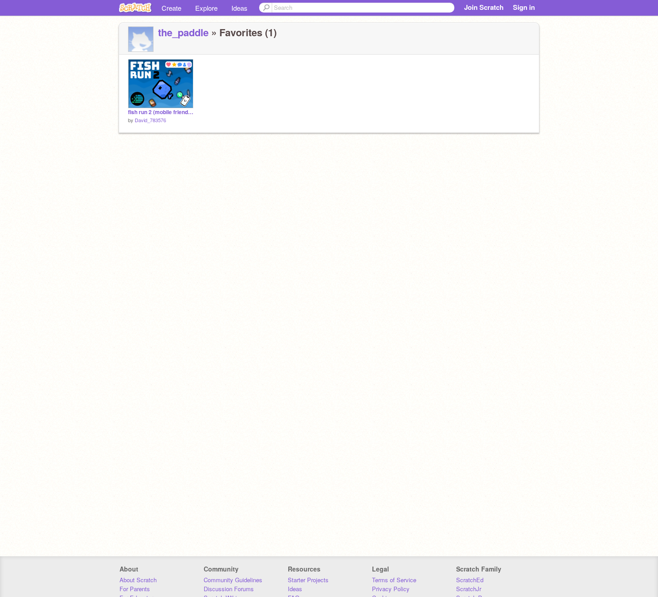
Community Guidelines (233, 580)
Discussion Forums (229, 588)
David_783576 (150, 120)
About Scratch (138, 580)
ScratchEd (469, 580)
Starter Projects (308, 580)
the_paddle (183, 32)
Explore (206, 8)
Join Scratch (484, 7)
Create (171, 8)
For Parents (135, 588)
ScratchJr (468, 588)
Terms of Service (394, 580)
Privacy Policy (391, 588)
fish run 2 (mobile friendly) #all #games (160, 112)
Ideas (239, 8)
